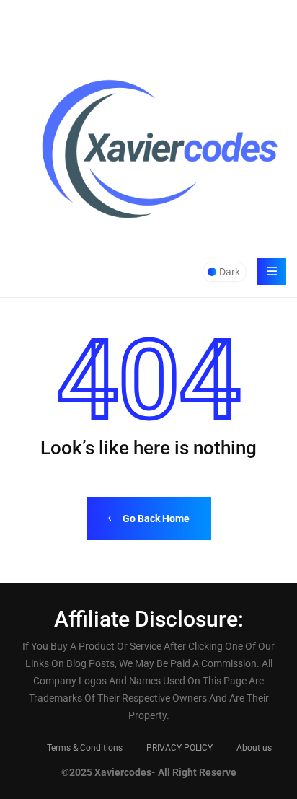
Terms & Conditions (85, 748)
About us (254, 748)
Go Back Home (155, 518)
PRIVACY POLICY (179, 748)
